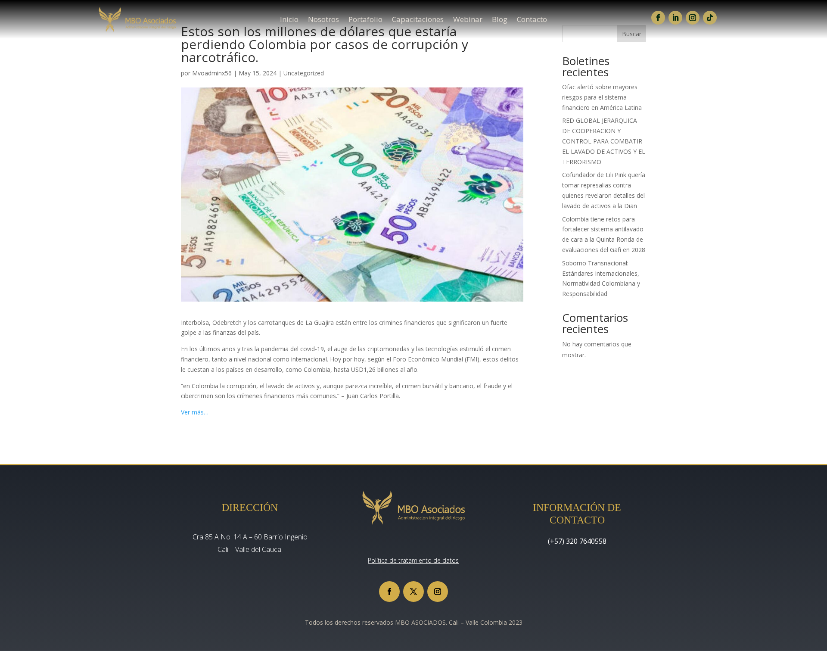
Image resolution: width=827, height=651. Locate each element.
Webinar (467, 20)
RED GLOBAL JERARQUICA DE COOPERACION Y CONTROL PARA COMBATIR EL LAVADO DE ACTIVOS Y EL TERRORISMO (603, 140)
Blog (499, 20)
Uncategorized (303, 73)
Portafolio (365, 20)
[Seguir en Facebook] (658, 18)
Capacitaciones (418, 20)
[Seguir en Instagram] (693, 18)
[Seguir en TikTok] (710, 18)
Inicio (289, 20)
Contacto (532, 20)
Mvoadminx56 (212, 73)
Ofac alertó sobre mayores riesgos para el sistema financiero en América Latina (602, 97)
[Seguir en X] (413, 591)
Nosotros (323, 20)
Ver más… (194, 412)
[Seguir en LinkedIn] (675, 18)
